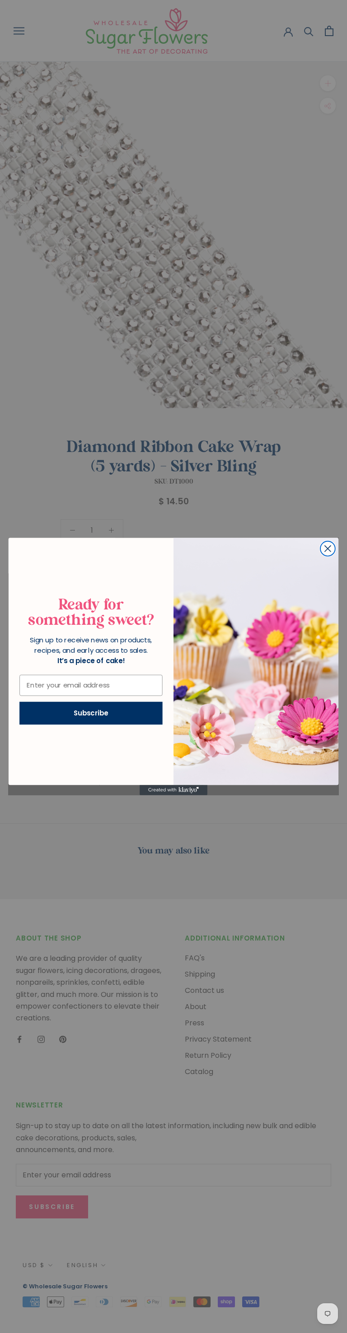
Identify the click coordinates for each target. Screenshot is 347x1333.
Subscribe (91, 713)
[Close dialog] (327, 548)
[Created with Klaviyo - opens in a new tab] (173, 790)
